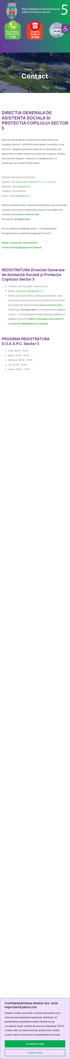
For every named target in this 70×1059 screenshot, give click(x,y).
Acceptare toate (35, 1043)
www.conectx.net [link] (51, 305)
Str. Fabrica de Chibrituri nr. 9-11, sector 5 (33, 182)
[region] (35, 1028)
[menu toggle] (5, 46)
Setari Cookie (35, 1052)
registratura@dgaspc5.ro (29, 291)
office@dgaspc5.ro (20, 195)
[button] (66, 28)
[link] (28, 214)
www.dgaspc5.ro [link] (21, 186)
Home (28, 69)
